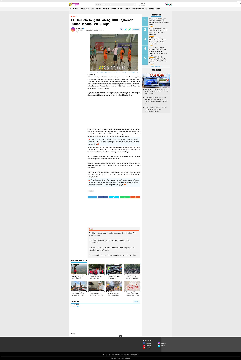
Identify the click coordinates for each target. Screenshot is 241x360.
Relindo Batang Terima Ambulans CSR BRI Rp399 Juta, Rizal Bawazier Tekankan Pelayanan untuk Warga (158, 51)
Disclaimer (111, 354)
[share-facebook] (121, 29)
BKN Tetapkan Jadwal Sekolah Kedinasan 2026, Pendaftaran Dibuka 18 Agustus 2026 (157, 41)
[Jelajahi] (239, 2)
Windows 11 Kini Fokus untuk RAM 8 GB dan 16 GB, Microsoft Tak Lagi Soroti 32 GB (157, 92)
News (92, 9)
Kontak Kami (119, 354)
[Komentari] (135, 197)
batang (113, 9)
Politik (98, 9)
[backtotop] (120, 337)
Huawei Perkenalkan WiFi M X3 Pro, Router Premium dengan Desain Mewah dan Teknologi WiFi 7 (156, 100)
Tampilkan (136, 301)
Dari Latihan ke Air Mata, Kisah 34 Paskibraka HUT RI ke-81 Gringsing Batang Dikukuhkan (158, 31)
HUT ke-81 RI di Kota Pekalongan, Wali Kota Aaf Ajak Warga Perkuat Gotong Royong (158, 60)
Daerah (75, 9)
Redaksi (104, 354)
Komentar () (136, 29)
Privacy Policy (135, 354)
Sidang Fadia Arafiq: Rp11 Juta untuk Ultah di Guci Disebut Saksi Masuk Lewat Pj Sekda (159, 22)
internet (127, 9)
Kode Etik (127, 354)
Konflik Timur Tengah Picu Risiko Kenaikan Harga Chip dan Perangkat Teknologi (156, 109)
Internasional (84, 9)
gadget (120, 9)
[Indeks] (166, 4)
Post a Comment (75, 306)
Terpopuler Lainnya (156, 66)
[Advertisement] (78, 62)
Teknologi (106, 9)
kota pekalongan (154, 9)
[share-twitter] (125, 29)
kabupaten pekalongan (139, 9)
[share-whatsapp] (129, 29)
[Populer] (170, 4)
